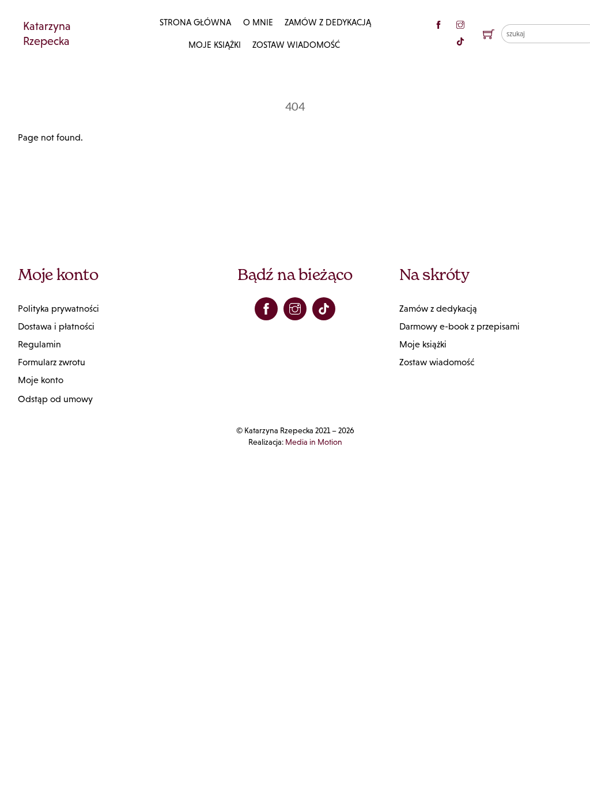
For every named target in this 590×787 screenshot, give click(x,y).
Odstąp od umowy (55, 399)
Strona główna (195, 22)
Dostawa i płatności (56, 326)
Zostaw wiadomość (296, 45)
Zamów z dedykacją (328, 22)
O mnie (258, 22)
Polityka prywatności (58, 308)
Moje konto (40, 380)
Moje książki (214, 45)
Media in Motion (313, 442)
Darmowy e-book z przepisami (459, 326)
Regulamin (39, 344)
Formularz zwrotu (51, 362)
